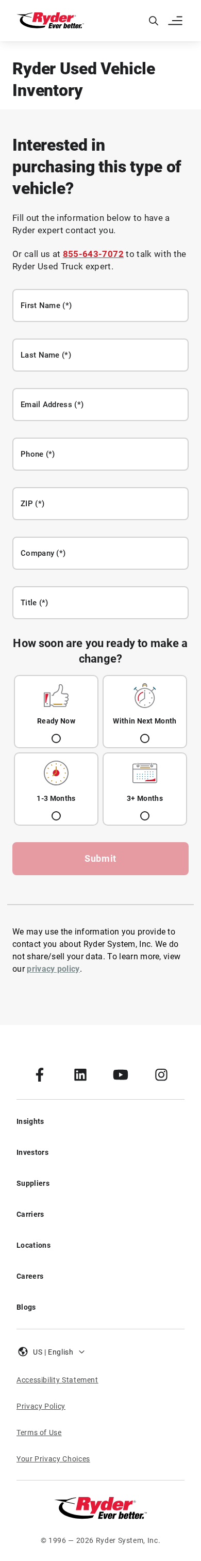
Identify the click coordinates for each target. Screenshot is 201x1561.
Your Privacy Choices (53, 1459)
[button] (176, 20)
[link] (39, 1074)
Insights (30, 1121)
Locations (33, 1245)
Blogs (26, 1307)
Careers (29, 1276)
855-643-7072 (93, 254)
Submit (100, 858)
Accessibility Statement (57, 1380)
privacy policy (53, 969)
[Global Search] (153, 20)
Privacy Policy (40, 1406)
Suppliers (32, 1183)
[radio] (56, 711)
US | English (53, 1352)
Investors (32, 1152)
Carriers (30, 1214)
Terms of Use (39, 1432)
